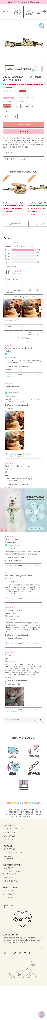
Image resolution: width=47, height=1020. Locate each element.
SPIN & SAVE (35, 528)
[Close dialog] (45, 489)
